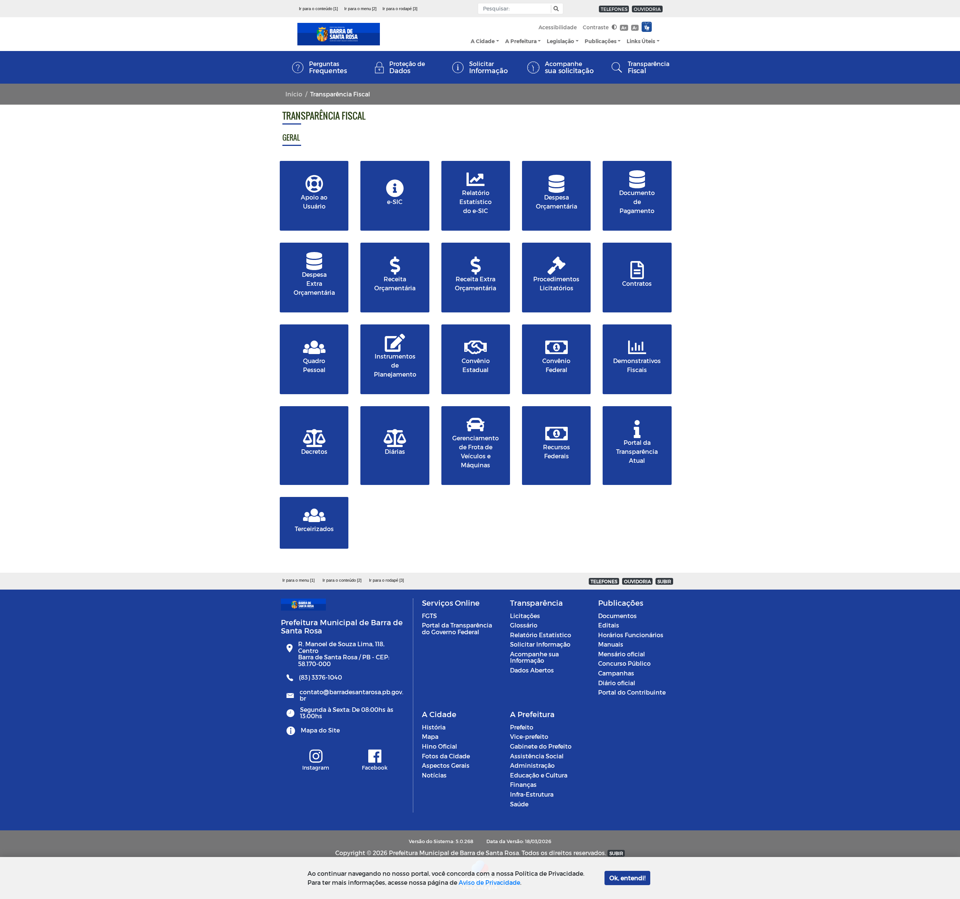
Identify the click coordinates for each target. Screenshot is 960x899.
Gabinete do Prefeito (541, 746)
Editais (608, 625)
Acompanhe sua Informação (534, 657)
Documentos (617, 615)
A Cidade (483, 41)
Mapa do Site (320, 730)
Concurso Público (624, 663)
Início (293, 94)
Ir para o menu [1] (298, 580)
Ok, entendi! (627, 877)
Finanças (523, 784)
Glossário (523, 625)
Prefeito (521, 727)
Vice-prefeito (529, 736)
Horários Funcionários (630, 634)
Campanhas (616, 673)
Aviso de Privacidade (489, 882)
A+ (623, 27)
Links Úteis (641, 41)
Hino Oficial (439, 746)
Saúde (519, 803)
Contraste (596, 27)
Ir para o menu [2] (360, 8)
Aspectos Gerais (446, 765)
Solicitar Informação (540, 644)
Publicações (600, 41)
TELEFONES (614, 9)
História (434, 727)
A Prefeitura (521, 41)
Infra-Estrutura (532, 794)
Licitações (525, 615)
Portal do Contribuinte (632, 692)
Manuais (610, 644)
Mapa (430, 736)
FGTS (429, 615)
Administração (532, 765)
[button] (555, 9)
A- (635, 27)
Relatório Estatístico (540, 634)
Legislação (560, 41)
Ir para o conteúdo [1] (318, 8)
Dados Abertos (532, 670)
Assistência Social (537, 755)
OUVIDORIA (647, 9)
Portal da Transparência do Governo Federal (457, 628)
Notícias (434, 775)
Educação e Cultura (538, 775)
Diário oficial (616, 682)
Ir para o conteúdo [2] (342, 580)
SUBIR (664, 581)
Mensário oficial (621, 653)
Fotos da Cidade (446, 755)
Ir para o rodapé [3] (399, 8)
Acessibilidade (557, 27)
